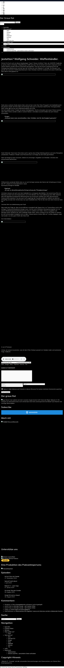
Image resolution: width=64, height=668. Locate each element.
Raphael (9, 35)
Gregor (9, 32)
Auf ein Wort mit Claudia (12, 576)
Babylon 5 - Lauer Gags (12, 586)
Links (4, 45)
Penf (8, 44)
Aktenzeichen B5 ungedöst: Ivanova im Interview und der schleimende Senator (39, 611)
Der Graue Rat (7, 18)
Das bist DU (10, 40)
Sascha (9, 37)
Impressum (6, 47)
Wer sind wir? (7, 29)
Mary (8, 34)
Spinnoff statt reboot (11, 581)
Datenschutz (10, 49)
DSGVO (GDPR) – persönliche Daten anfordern (20, 51)
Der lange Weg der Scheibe (13, 590)
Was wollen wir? (8, 42)
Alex (8, 30)
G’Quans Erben (9, 628)
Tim (8, 39)
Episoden (6, 27)
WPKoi (25, 667)
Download (21, 362)
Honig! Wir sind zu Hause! (12, 595)
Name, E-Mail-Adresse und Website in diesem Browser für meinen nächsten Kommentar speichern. (32, 389)
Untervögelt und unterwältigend (20, 609)
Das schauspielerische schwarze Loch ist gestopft (27, 604)
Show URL (27, 362)
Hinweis (7, 630)
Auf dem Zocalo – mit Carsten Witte (24, 606)
